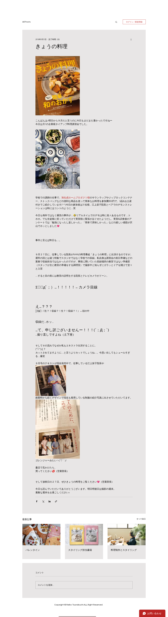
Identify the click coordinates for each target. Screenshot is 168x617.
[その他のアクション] (131, 39)
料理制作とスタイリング (124, 550)
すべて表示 (141, 519)
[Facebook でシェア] (36, 501)
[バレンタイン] (41, 534)
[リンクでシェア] (56, 501)
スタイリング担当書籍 (80, 550)
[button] (116, 22)
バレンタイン (33, 550)
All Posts (26, 22)
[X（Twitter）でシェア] (43, 501)
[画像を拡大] (57, 85)
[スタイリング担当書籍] (84, 534)
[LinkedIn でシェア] (49, 501)
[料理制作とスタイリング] (127, 534)
